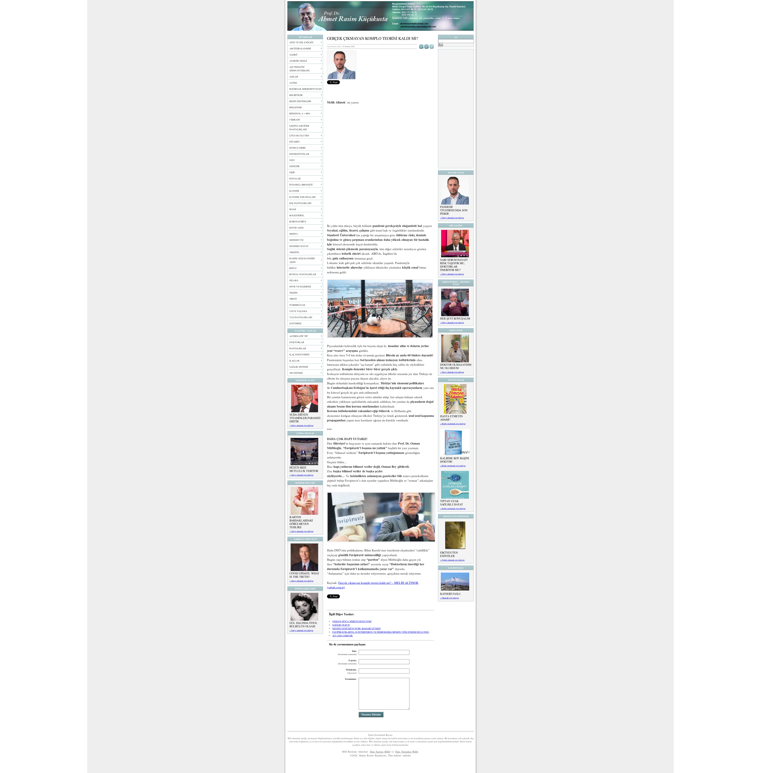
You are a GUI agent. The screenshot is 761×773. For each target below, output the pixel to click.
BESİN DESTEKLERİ (300, 101)
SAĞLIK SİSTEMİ (298, 366)
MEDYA (293, 233)
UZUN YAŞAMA (298, 311)
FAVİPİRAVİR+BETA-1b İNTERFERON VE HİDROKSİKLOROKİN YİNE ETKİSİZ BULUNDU (380, 631)
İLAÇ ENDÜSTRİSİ (299, 354)
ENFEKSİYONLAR (299, 153)
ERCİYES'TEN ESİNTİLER (449, 554)
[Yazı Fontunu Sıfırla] (431, 46)
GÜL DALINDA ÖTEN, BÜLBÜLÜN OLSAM (303, 624)
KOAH (292, 209)
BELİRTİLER (296, 95)
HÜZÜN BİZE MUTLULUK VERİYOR (304, 469)
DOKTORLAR (296, 342)
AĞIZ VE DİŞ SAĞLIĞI (301, 42)
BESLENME (295, 107)
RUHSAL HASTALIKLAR (302, 274)
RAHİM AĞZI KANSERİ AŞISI (302, 260)
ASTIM (293, 82)
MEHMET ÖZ (296, 239)
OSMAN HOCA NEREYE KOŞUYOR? (352, 621)
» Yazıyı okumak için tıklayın (301, 425)
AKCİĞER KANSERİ (300, 48)
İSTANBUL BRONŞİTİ (301, 184)
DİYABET (294, 141)
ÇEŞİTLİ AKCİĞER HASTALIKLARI (299, 127)
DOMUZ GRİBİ (297, 147)
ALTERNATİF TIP (298, 336)
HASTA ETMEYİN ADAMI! (451, 417)
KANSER (294, 190)
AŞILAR (293, 76)
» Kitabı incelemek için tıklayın (453, 423)
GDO (292, 160)
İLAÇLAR (294, 360)
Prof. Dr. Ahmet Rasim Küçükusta (380, 16)
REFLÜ (293, 268)
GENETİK (294, 166)
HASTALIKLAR (297, 348)
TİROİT (293, 298)
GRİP (292, 172)
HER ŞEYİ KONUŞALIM (455, 318)
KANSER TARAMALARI (302, 196)
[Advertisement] (380, 137)
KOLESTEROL (296, 215)
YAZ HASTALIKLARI (300, 317)
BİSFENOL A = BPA (299, 113)
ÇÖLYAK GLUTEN (299, 135)
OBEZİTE (294, 252)
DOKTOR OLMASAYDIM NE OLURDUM (455, 366)
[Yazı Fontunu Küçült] (426, 46)
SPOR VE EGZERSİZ (300, 286)
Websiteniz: (351, 671)
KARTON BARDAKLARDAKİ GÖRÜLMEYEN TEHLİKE (301, 522)
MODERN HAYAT (298, 246)
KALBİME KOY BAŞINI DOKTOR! (454, 459)
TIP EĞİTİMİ (296, 372)
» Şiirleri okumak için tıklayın (452, 560)
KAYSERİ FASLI (450, 594)
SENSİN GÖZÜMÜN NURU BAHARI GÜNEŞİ (356, 628)
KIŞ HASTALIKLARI (300, 203)
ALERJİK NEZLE (298, 60)
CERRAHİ (294, 119)
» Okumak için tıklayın (449, 597)
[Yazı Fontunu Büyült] (421, 46)
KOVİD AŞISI (296, 227)
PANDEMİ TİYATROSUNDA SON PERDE (453, 210)
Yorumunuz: (351, 679)
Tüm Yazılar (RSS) (380, 751)
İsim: (347, 653)
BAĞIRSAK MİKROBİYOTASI (305, 88)
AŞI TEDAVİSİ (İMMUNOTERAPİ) (299, 68)
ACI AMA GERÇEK (342, 635)
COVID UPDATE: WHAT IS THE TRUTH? (304, 575)
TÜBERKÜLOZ (297, 304)
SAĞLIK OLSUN (341, 624)
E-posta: (347, 662)
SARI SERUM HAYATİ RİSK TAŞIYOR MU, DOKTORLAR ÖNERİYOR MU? (453, 265)
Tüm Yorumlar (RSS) (406, 751)
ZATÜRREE (295, 323)
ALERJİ (293, 54)
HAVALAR (295, 178)
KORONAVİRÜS (297, 221)
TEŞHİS (293, 292)
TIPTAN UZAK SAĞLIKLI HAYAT (451, 502)
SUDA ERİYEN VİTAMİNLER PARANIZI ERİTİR (305, 418)
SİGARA (293, 280)
